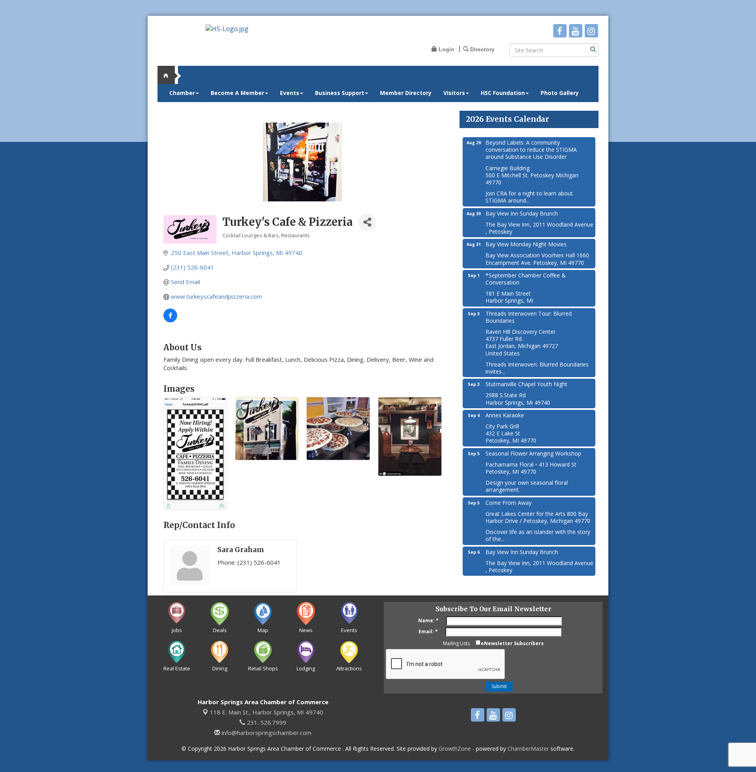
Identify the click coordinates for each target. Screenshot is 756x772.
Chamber (182, 93)
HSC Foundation (503, 93)
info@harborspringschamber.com (265, 733)
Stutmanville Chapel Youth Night (526, 384)
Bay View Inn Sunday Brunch (521, 213)
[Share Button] (367, 222)
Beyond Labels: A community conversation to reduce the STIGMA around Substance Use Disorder (531, 149)
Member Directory (406, 93)
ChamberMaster (528, 748)
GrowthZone (455, 748)
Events (289, 93)
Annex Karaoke (504, 415)
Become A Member (237, 93)
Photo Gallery (560, 93)
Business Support (339, 93)
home (169, 75)
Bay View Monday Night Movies (526, 244)
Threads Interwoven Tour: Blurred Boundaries (528, 317)
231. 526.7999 (265, 722)
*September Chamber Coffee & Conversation (525, 279)
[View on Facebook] (170, 320)
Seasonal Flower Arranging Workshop (533, 453)
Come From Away (508, 502)
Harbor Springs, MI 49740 (266, 712)
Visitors (454, 93)
